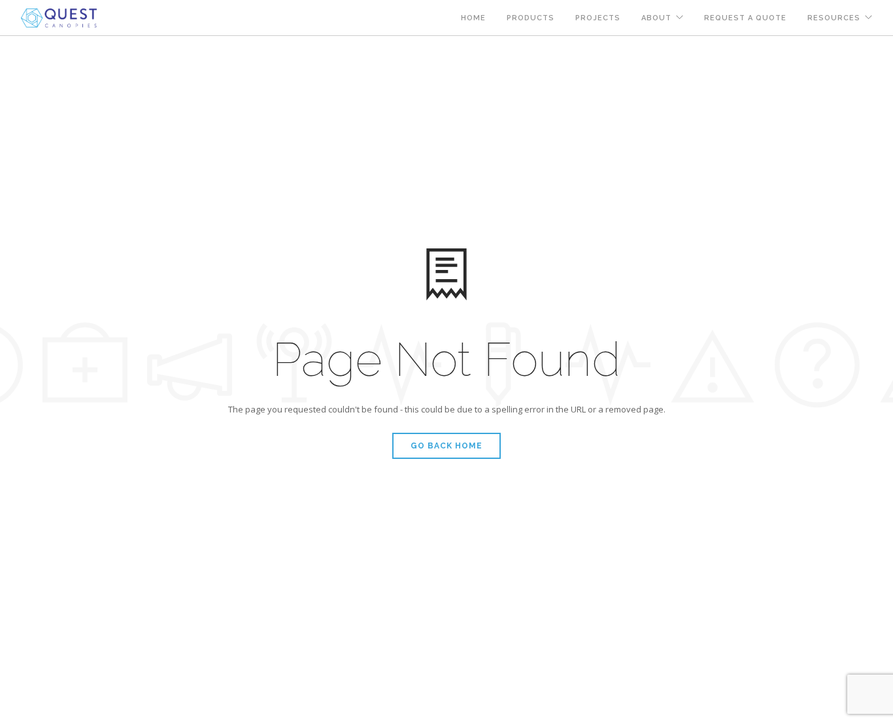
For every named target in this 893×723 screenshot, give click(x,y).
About (656, 18)
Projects (597, 18)
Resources (833, 18)
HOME (473, 18)
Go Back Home (446, 445)
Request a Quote (745, 18)
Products (530, 18)
